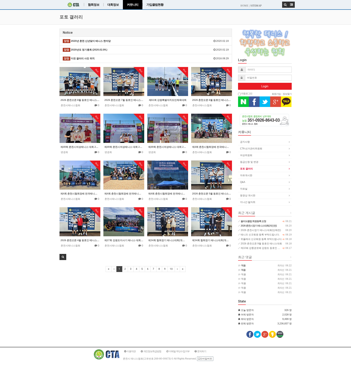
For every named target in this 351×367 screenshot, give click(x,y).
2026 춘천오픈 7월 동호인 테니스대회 (123, 100)
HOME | (244, 5)
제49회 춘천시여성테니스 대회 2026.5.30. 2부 (123, 147)
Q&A (242, 182)
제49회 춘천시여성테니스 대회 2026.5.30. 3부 (80, 147)
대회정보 (113, 4)
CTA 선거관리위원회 (251, 148)
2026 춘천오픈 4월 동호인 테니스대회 (80, 240)
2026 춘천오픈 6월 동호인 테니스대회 (211, 100)
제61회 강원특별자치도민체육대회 (167, 100)
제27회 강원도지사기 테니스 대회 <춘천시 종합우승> (123, 240)
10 (171, 269)
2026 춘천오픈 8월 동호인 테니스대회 (80, 100)
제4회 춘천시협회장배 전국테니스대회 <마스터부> (123, 193)
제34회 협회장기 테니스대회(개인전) (167, 240)
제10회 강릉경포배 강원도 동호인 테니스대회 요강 (267, 248)
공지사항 (245, 141)
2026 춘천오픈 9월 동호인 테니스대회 (261, 243)
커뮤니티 (132, 4)
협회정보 (93, 4)
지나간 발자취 (247, 202)
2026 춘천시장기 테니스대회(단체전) (260, 230)
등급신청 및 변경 (249, 162)
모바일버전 (206, 358)
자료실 (243, 188)
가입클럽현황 (155, 4)
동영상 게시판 (247, 195)
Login (264, 86)
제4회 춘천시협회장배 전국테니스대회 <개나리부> (211, 147)
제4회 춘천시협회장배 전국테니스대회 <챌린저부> (80, 193)
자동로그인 (246, 93)
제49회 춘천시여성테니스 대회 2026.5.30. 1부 (167, 147)
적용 (243, 274)
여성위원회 (246, 155)
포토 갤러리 (246, 168)
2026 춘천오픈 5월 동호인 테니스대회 (211, 193)
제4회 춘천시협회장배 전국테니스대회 (167, 193)
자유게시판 (246, 175)
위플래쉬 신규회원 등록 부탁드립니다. (261, 239)
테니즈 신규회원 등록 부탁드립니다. (260, 234)
